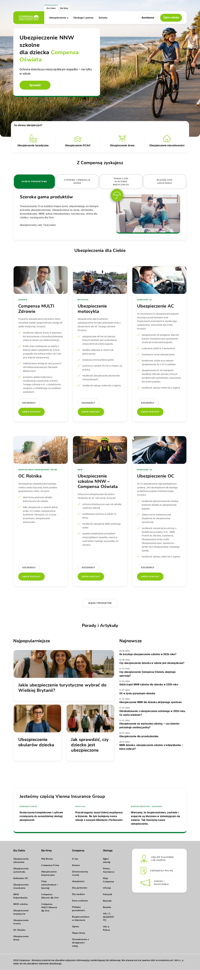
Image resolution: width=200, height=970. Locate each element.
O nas (75, 858)
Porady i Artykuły (100, 625)
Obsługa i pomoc (83, 17)
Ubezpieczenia (57, 17)
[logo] (28, 17)
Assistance (148, 17)
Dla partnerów (79, 887)
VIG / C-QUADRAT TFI (108, 917)
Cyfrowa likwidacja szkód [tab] (77, 181)
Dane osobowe (80, 900)
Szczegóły (29, 403)
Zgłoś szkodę (171, 17)
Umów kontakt (31, 412)
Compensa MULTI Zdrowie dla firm (49, 907)
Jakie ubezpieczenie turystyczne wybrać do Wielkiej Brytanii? (62, 687)
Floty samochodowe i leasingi (49, 884)
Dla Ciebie (51, 8)
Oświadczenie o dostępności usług (80, 942)
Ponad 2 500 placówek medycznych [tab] (121, 181)
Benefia (107, 907)
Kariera (76, 865)
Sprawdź (35, 85)
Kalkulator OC (20, 878)
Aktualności (78, 881)
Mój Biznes (47, 858)
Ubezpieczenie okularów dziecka (36, 742)
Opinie (75, 926)
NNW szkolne (20, 904)
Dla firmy (64, 8)
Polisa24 (107, 894)
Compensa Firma (50, 865)
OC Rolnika (19, 929)
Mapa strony (78, 932)
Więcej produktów (100, 603)
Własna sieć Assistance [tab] (164, 181)
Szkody (103, 17)
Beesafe (107, 900)
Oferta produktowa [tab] (34, 181)
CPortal (107, 888)
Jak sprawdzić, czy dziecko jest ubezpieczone (90, 745)
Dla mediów (78, 894)
